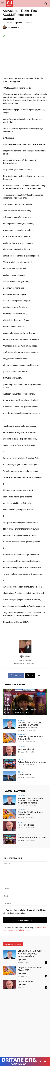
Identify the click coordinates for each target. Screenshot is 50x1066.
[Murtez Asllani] (9, 776)
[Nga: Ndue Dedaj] (9, 751)
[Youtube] (45, 1061)
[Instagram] (35, 1061)
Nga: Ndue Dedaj (26, 749)
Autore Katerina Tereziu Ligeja (20, 709)
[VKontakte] (40, 1061)
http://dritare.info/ (25, 660)
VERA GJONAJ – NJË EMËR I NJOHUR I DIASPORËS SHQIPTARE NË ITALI (31, 725)
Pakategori (8, 19)
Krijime (20, 759)
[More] (39, 675)
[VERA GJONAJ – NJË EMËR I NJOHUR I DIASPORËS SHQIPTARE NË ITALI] (9, 724)
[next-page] (8, 993)
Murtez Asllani (24, 774)
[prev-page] (4, 993)
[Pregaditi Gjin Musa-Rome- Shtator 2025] (9, 738)
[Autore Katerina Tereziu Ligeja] (25, 702)
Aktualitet (21, 720)
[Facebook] (40, 3)
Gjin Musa (15, 27)
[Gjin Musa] (5, 27)
